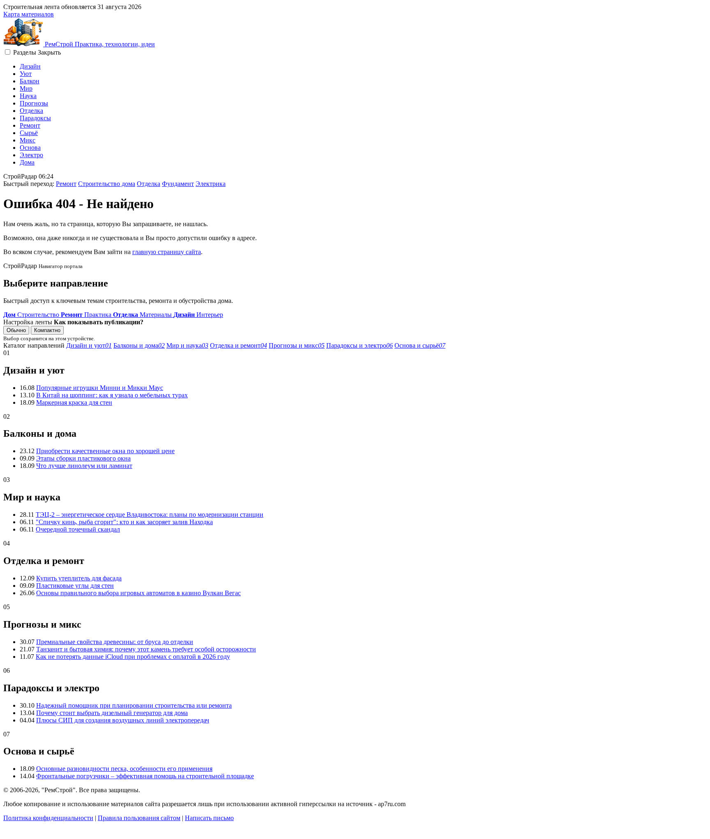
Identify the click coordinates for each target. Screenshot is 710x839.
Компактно (47, 330)
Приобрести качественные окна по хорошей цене (105, 450)
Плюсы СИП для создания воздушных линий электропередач (122, 720)
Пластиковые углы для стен (75, 585)
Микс (27, 140)
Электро (31, 154)
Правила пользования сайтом (139, 817)
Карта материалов (28, 14)
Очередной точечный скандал (78, 529)
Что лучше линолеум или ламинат (84, 465)
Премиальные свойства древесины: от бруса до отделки (114, 641)
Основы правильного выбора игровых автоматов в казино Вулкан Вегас (138, 592)
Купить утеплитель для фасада (79, 578)
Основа (30, 147)
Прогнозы (34, 103)
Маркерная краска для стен (74, 402)
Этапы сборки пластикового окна (83, 458)
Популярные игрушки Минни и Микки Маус (99, 387)
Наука (28, 95)
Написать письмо (209, 817)
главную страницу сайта (166, 251)
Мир (26, 88)
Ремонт (30, 125)
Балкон (29, 81)
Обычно (16, 330)
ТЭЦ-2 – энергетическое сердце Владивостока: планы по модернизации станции (149, 514)
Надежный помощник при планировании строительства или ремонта (134, 705)
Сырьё (29, 132)
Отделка (31, 110)
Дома (27, 162)
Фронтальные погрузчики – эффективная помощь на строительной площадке (145, 776)
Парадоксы (35, 118)
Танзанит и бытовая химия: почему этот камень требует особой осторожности (146, 649)
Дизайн (30, 66)
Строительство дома (106, 183)
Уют (26, 73)
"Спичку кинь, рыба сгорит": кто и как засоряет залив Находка (124, 521)
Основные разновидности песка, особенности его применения (124, 768)
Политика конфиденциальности (48, 817)
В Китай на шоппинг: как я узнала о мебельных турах (112, 395)
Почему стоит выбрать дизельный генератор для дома (112, 712)
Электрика (211, 183)
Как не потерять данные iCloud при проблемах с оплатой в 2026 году (133, 656)
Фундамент (178, 183)
